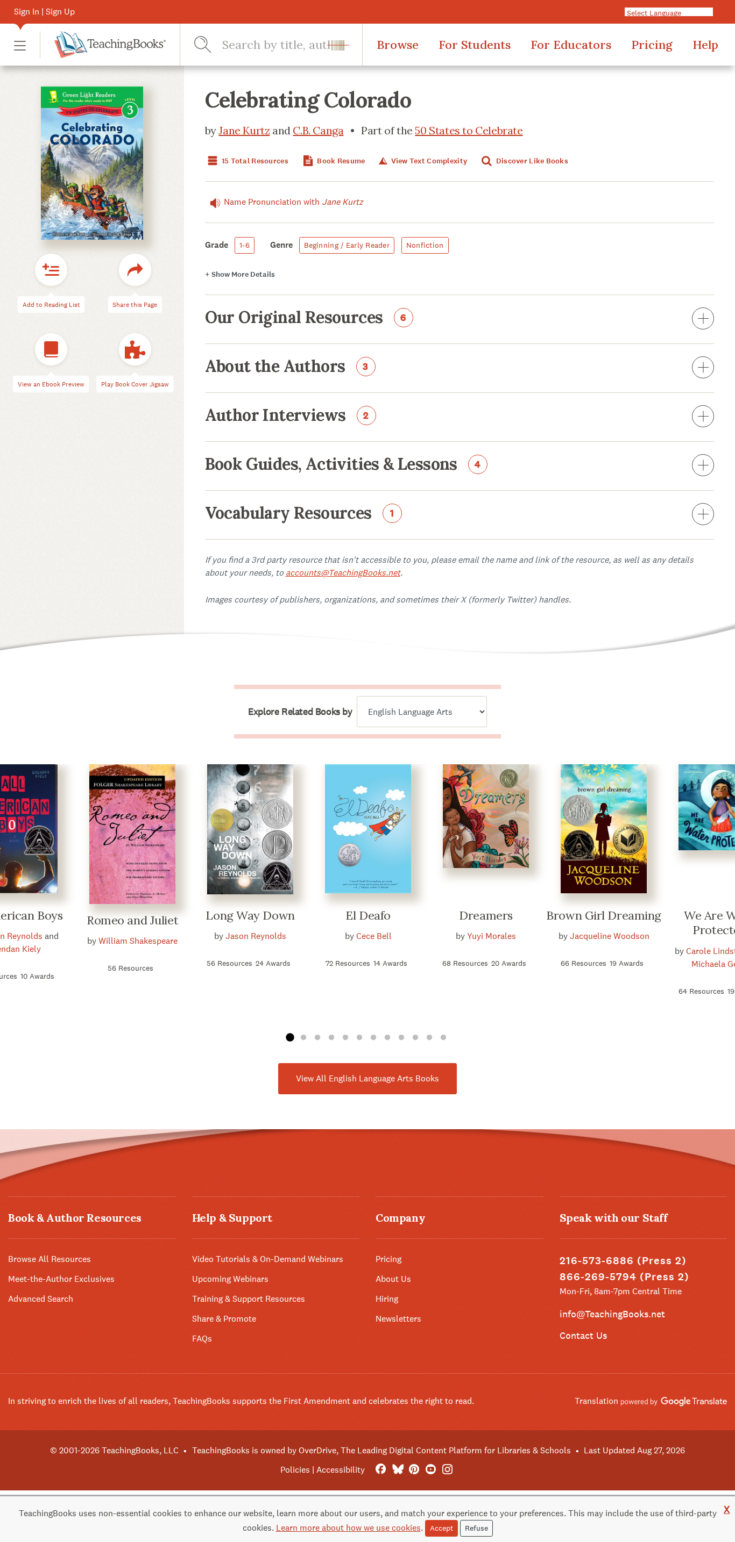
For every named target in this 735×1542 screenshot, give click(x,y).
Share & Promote (224, 1318)
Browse (398, 44)
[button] (20, 44)
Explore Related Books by (300, 712)
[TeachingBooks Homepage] (103, 44)
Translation (597, 1401)
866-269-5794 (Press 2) (624, 1277)
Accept (441, 1528)
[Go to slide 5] (345, 1037)
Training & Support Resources (248, 1298)
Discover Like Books (531, 161)
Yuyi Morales (491, 936)
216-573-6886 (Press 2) (623, 1260)
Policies (295, 1469)
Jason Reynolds (255, 936)
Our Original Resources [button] (306, 318)
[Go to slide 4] (331, 1037)
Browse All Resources (49, 1259)
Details (240, 274)
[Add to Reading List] (51, 270)
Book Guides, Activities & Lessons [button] (343, 465)
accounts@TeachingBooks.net (343, 572)
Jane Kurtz (244, 130)
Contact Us (583, 1335)
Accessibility (340, 1469)
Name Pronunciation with (293, 201)
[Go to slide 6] (359, 1037)
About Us (393, 1279)
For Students (475, 44)
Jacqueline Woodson (609, 936)
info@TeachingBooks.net (612, 1314)
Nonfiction (425, 245)
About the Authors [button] (287, 367)
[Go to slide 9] (401, 1037)
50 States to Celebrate (468, 130)
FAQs (202, 1338)
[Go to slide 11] (429, 1037)
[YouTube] (430, 1469)
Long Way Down (250, 915)
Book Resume (340, 161)
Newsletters (398, 1318)
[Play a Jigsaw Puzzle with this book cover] (135, 349)
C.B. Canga (318, 130)
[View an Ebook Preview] (51, 349)
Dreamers (485, 915)
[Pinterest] (414, 1469)
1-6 (244, 245)
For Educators (571, 44)
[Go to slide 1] (289, 1037)
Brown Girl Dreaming (603, 915)
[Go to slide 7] (373, 1037)
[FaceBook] (380, 1469)
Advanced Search (40, 1298)
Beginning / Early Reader (347, 245)
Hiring (387, 1298)
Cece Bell (374, 936)
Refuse (476, 1528)
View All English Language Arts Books (367, 1078)
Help (705, 44)
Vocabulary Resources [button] (299, 514)
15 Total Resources (254, 161)
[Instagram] (447, 1469)
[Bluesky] (397, 1469)
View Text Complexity (428, 161)
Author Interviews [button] (287, 416)
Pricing (652, 44)
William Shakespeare (138, 940)
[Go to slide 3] (317, 1037)
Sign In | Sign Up (44, 11)
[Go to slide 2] (303, 1037)
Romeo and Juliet (132, 920)
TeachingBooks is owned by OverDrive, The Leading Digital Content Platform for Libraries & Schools (381, 1450)
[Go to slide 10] (415, 1037)
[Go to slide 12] (443, 1037)
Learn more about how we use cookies (348, 1527)
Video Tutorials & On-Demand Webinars (267, 1259)
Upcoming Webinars (230, 1279)
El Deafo (367, 915)
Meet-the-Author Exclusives (61, 1279)
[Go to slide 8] (387, 1037)
